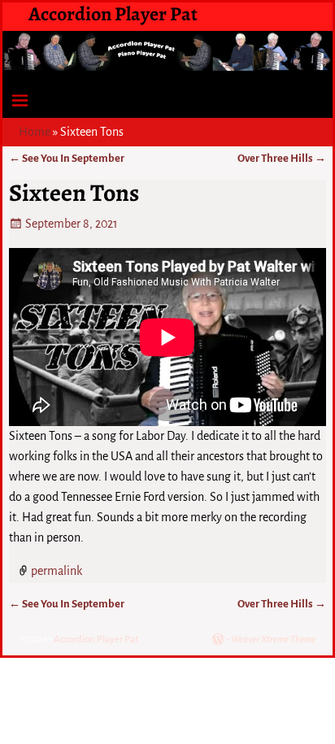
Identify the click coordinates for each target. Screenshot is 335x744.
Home (34, 131)
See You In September (66, 158)
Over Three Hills (281, 158)
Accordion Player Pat (113, 14)
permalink (56, 570)
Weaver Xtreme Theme (273, 639)
